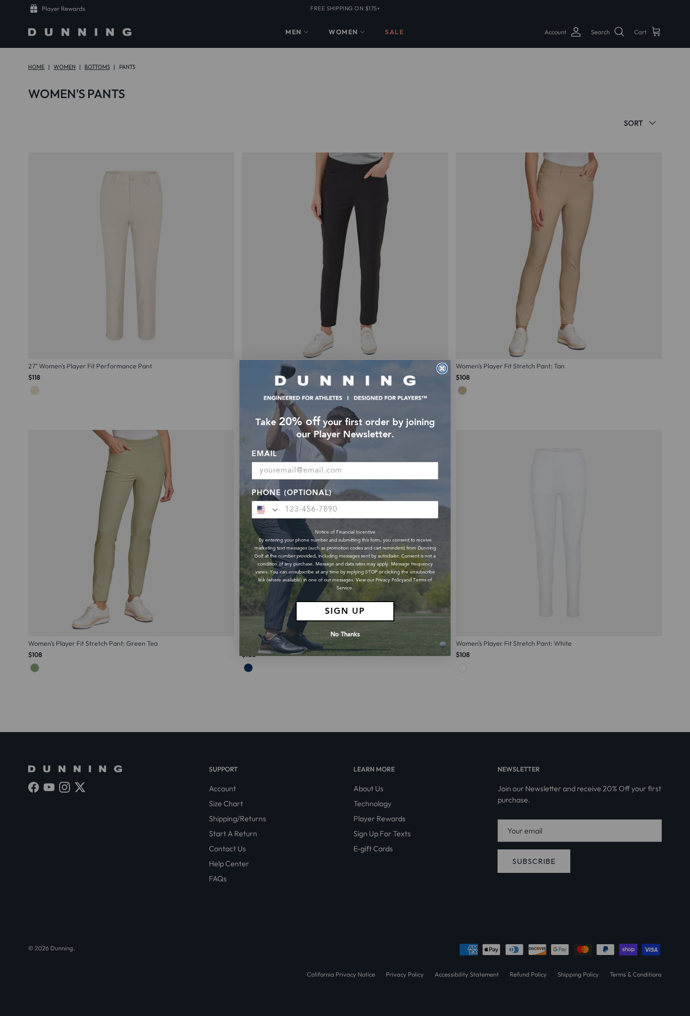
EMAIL (264, 454)
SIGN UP (345, 611)
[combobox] (266, 509)
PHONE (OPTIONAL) (292, 493)
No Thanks (345, 635)
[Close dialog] (442, 368)
